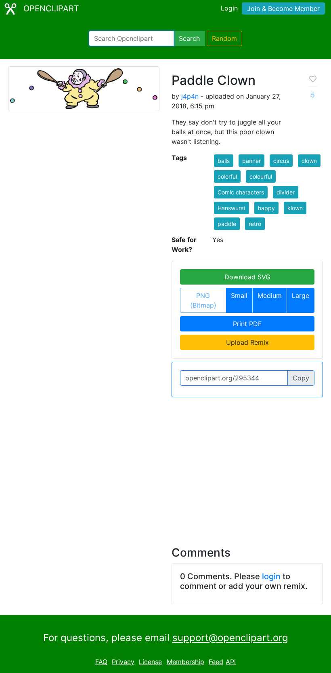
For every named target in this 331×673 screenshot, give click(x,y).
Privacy (123, 662)
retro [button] (255, 223)
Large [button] (300, 295)
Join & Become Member (283, 8)
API (231, 662)
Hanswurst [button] (231, 208)
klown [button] (295, 208)
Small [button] (239, 295)
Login (229, 8)
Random (224, 38)
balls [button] (224, 160)
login (271, 576)
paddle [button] (227, 223)
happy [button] (266, 208)
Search (189, 38)
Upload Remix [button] (247, 342)
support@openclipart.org (230, 637)
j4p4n (190, 96)
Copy (301, 378)
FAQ (101, 662)
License (150, 662)
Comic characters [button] (241, 192)
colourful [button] (260, 176)
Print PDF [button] (247, 324)
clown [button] (309, 160)
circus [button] (281, 160)
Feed (216, 662)
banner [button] (251, 160)
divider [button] (286, 192)
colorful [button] (227, 176)
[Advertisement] (165, 466)
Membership (185, 662)
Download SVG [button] (247, 277)
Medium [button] (270, 295)
